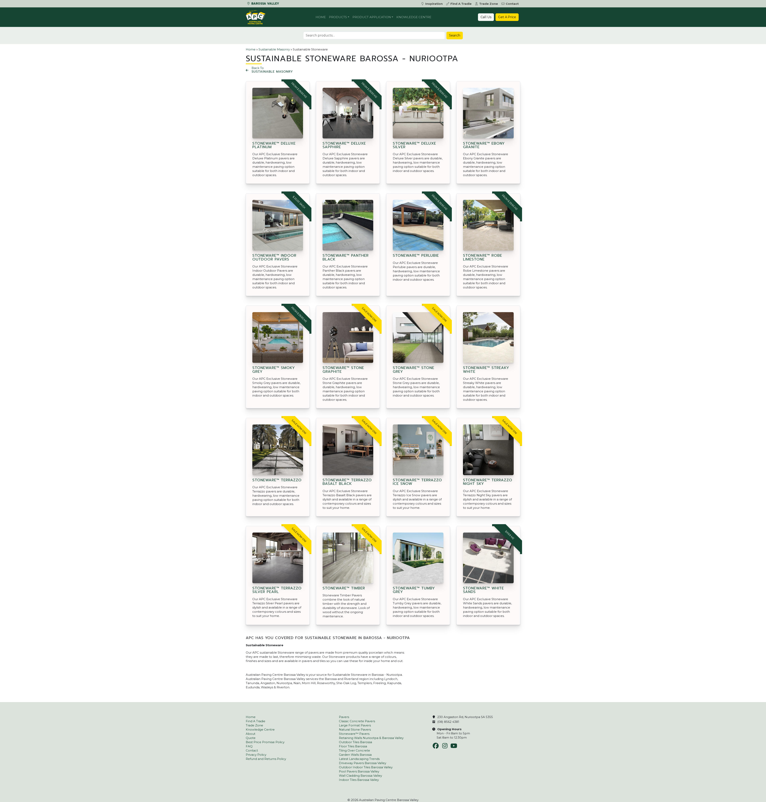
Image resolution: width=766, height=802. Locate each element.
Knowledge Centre (413, 17)
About (250, 734)
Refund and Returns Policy (266, 759)
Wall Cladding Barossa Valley (360, 775)
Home (321, 17)
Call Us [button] (486, 17)
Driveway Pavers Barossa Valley (362, 763)
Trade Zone (488, 4)
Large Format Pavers (355, 725)
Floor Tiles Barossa (353, 746)
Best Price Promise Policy (265, 742)
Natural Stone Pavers (355, 729)
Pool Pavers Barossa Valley (359, 771)
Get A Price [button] (507, 17)
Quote (251, 738)
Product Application (371, 17)
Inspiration (434, 4)
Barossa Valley (264, 3)
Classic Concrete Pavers (357, 721)
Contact (512, 4)
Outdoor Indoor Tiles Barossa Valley (366, 767)
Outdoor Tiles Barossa (355, 742)
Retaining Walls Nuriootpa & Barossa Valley (371, 738)
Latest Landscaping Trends (359, 759)
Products (338, 17)
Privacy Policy (256, 755)
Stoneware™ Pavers (354, 734)
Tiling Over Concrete (354, 750)
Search (454, 35)
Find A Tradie (461, 4)
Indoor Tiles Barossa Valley (359, 780)
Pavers (344, 717)
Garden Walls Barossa (355, 755)
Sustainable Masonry (274, 49)
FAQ (249, 746)
